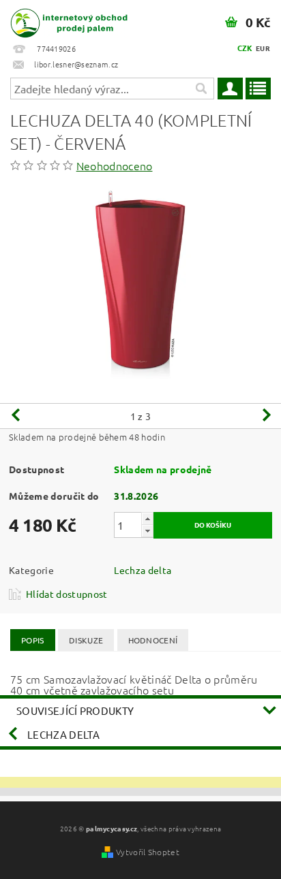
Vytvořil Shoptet (147, 851)
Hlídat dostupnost (66, 594)
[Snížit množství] (147, 530)
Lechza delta (142, 570)
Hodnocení (153, 640)
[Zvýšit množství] (147, 518)
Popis (32, 640)
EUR (263, 48)
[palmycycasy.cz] (69, 17)
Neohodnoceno (114, 165)
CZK (245, 47)
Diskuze (86, 640)
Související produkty (75, 710)
